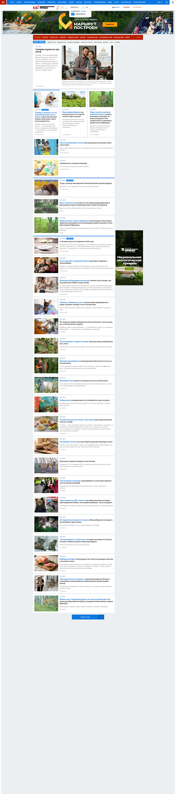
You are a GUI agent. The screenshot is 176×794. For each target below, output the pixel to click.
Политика (41, 2)
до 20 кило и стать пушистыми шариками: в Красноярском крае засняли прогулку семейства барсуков (85, 204)
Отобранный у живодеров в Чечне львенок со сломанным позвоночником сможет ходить (86, 587)
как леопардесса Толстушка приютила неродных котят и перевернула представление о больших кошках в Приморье (86, 223)
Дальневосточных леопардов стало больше (77, 461)
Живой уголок (52, 42)
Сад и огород (97, 42)
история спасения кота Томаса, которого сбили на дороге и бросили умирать (86, 540)
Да (73, 14)
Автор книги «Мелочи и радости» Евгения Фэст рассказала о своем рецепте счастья (86, 149)
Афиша (127, 37)
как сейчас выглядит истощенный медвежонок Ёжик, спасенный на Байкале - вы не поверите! (86, 501)
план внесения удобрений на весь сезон (86, 342)
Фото (12, 2)
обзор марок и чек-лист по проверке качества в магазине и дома (86, 560)
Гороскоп (117, 42)
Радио (117, 7)
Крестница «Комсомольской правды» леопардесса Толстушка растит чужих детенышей (100, 129)
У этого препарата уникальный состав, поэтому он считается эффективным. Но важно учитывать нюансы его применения (85, 367)
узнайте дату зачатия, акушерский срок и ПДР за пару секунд (86, 281)
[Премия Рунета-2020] (61, 7)
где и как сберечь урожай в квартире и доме (86, 442)
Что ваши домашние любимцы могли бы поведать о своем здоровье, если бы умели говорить (86, 323)
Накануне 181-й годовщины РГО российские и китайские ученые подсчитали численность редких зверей (85, 465)
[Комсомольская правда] (43, 7)
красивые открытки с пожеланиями (83, 262)
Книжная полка (61, 42)
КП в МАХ (82, 37)
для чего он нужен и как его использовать (84, 381)
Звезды (79, 2)
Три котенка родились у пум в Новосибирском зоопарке (79, 525)
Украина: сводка (73, 37)
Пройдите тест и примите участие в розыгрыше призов (79, 186)
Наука (110, 2)
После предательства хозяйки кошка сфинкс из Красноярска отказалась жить (85, 309)
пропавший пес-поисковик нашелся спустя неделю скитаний (85, 482)
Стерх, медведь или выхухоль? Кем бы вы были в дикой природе (86, 183)
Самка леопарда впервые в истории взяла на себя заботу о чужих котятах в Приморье (86, 229)
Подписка (137, 7)
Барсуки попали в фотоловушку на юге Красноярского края (81, 208)
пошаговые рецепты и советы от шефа (86, 421)
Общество (51, 2)
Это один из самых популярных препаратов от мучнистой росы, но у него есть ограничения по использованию (86, 385)
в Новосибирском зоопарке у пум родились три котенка (86, 521)
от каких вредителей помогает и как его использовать (86, 362)
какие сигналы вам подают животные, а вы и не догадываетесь (46, 117)
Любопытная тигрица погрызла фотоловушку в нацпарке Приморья (84, 607)
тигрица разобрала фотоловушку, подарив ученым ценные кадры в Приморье (86, 601)
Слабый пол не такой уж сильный (73, 163)
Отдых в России (92, 37)
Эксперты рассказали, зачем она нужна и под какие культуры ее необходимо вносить (85, 404)
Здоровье (87, 2)
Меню (3, 2)
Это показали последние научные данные (74, 166)
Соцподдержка (99, 2)
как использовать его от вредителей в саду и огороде (73, 114)
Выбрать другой (80, 14)
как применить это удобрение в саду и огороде (85, 400)
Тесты (111, 42)
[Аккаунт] (173, 2)
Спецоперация (29, 2)
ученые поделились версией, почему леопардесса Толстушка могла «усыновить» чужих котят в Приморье (101, 117)
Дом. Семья (38, 46)
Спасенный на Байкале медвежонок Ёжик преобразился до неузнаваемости (86, 506)
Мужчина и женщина (73, 42)
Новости (45, 37)
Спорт (116, 2)
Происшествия (139, 2)
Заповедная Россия (105, 37)
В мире (71, 2)
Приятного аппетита (87, 42)
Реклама (126, 7)
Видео (19, 2)
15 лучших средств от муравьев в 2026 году (77, 241)
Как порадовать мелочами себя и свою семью (85, 144)
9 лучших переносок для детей (47, 50)
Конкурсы (105, 42)
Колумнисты (126, 2)
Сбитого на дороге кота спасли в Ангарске (75, 545)
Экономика (62, 2)
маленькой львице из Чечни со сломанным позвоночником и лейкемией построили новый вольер (85, 581)
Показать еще (85, 617)
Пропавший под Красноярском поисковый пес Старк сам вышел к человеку (83, 487)
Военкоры (63, 37)
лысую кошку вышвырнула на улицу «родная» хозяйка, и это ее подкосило (84, 303)
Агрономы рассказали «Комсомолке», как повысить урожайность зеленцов (86, 347)
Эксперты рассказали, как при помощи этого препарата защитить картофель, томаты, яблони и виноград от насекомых (73, 123)
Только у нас (54, 37)
